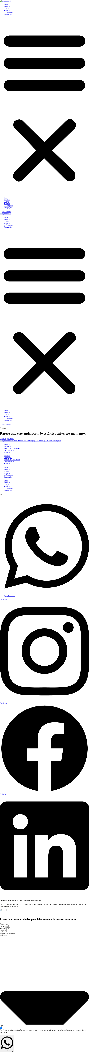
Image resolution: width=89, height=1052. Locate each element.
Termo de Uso (9, 450)
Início (6, 5)
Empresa (3, 931)
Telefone (3, 928)
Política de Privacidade (12, 448)
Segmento (3, 935)
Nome (2, 924)
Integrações (8, 14)
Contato (7, 10)
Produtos (7, 6)
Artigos (6, 8)
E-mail (2, 926)
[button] (44, 106)
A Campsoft (8, 12)
